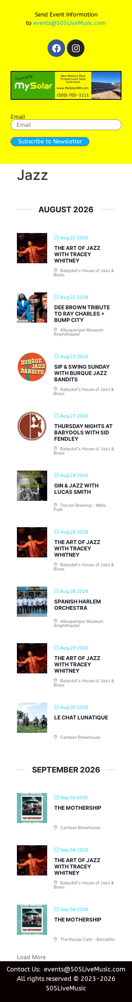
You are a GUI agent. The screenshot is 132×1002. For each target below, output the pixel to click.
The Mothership (77, 807)
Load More (31, 957)
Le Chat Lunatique (81, 717)
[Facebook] (56, 48)
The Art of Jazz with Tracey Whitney (77, 254)
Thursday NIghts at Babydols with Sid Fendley (83, 432)
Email (18, 116)
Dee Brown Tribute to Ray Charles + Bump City (82, 313)
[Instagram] (75, 48)
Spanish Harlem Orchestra (77, 604)
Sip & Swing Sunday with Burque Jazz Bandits (82, 373)
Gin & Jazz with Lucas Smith (76, 488)
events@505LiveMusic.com (69, 23)
